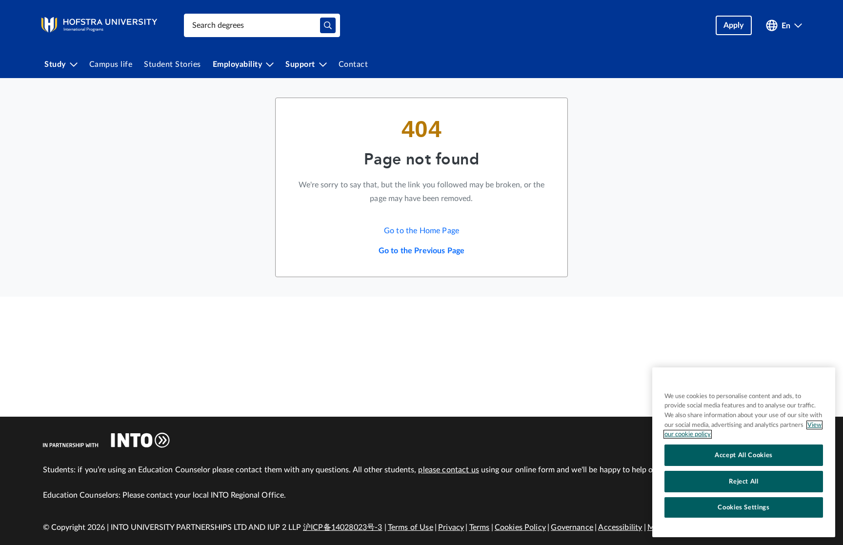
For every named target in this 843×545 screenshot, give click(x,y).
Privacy (451, 527)
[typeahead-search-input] (328, 25)
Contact (353, 64)
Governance (572, 527)
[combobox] (262, 25)
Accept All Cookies (744, 455)
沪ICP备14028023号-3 (342, 527)
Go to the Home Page (421, 231)
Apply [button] (733, 25)
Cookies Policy (520, 527)
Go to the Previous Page (422, 251)
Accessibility (620, 527)
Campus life (111, 64)
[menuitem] (61, 64)
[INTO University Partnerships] (106, 440)
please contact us (448, 470)
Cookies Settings (744, 507)
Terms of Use (410, 527)
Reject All (744, 481)
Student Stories (172, 64)
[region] (743, 452)
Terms (479, 527)
